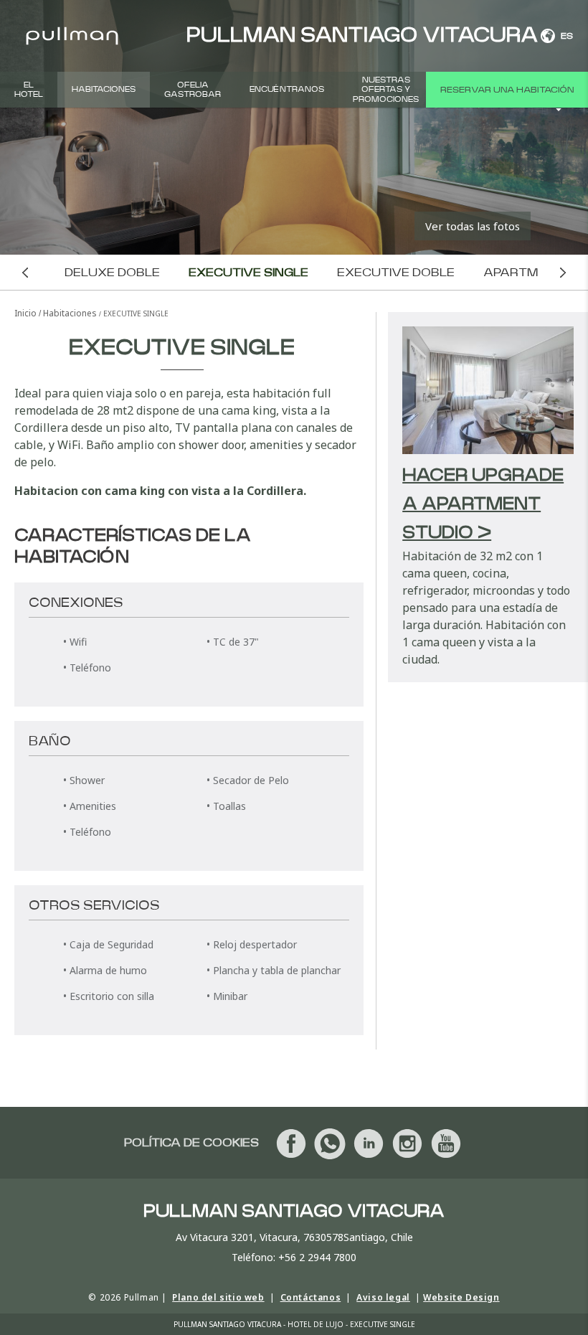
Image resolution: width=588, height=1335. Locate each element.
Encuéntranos (287, 89)
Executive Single (248, 272)
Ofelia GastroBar (192, 89)
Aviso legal (383, 1297)
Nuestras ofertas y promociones (386, 89)
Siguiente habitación (563, 272)
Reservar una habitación (507, 89)
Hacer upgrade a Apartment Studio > (483, 504)
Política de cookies (191, 1142)
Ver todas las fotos (472, 226)
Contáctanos (310, 1297)
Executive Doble (396, 272)
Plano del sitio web (218, 1297)
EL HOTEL (28, 89)
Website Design (461, 1297)
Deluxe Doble (112, 272)
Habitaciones (104, 89)
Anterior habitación (25, 272)
